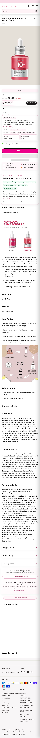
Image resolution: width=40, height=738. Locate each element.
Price (3, 95)
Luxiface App (5, 703)
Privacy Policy (17, 732)
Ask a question (8, 564)
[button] (20, 156)
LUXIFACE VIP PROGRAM (27, 719)
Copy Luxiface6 (31, 103)
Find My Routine (20, 590)
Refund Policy (8, 556)
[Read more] (33, 6)
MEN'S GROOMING (26, 700)
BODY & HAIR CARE (26, 703)
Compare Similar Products (21, 576)
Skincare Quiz (6, 695)
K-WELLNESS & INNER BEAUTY (26, 711)
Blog (3, 700)
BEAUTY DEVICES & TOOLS (28, 705)
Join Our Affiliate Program (9, 708)
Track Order (5, 705)
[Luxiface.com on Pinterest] (31, 672)
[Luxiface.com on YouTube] (28, 672)
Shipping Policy (8, 548)
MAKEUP (22, 695)
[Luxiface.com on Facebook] (24, 672)
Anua (3, 23)
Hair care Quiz (6, 698)
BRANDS (22, 716)
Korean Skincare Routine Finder (11, 693)
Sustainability (6, 710)
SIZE (3, 109)
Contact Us (22, 734)
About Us (14, 734)
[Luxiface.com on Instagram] (21, 672)
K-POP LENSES (24, 714)
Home (3, 16)
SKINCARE (23, 693)
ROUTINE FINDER (25, 698)
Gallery (20, 90)
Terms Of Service (6, 732)
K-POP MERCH (24, 708)
